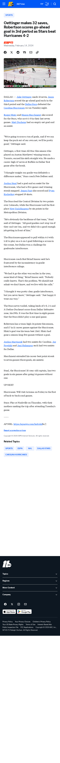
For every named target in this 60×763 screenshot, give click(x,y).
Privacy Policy (8, 622)
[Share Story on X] (11, 52)
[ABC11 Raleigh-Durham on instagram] (18, 604)
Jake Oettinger (24, 96)
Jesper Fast (26, 190)
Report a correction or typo (15, 430)
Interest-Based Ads (45, 624)
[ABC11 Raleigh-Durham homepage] (11, 4)
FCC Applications (27, 627)
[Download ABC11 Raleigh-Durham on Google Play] (24, 611)
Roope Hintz (10, 114)
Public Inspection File (10, 627)
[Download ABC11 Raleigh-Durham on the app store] (9, 611)
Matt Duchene (19, 122)
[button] (4, 4)
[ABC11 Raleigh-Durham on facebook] (5, 604)
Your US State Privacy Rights (13, 624)
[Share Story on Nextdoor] (24, 52)
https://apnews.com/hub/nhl (28, 423)
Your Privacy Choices (22, 622)
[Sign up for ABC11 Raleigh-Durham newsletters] (25, 604)
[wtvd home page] (7, 564)
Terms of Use (30, 624)
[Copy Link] (37, 52)
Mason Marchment (31, 114)
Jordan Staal (10, 183)
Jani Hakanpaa (25, 345)
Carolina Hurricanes (14, 107)
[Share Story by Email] (30, 52)
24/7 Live (21, 4)
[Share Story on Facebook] (5, 52)
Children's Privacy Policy (42, 622)
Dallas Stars (31, 104)
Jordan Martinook (13, 341)
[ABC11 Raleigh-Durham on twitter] (12, 604)
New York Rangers (19, 208)
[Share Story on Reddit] (18, 52)
